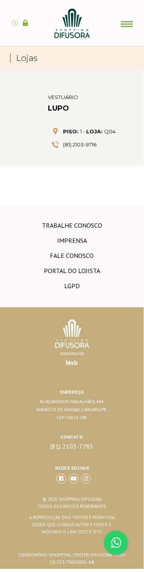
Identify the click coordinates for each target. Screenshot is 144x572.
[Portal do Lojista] (26, 18)
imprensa (72, 240)
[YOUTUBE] (74, 479)
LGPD (72, 286)
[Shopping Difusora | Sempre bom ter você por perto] (72, 36)
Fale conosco (72, 256)
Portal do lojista (72, 271)
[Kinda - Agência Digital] (72, 367)
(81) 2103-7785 (71, 446)
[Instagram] (86, 479)
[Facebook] (61, 479)
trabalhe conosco (72, 225)
